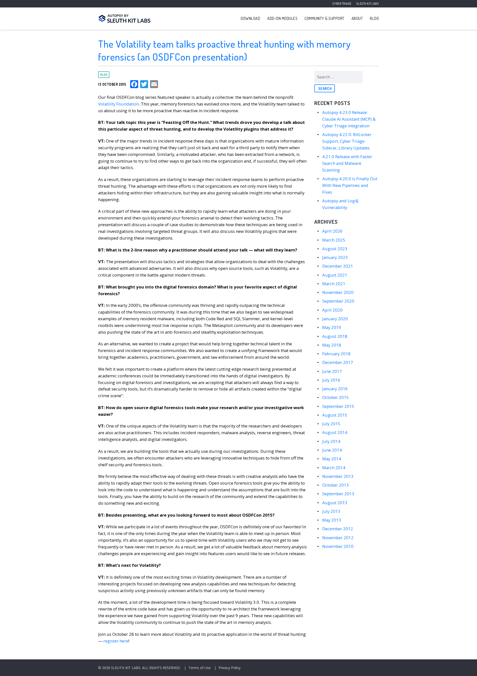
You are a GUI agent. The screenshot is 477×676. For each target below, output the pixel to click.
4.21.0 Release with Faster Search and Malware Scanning (347, 163)
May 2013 (331, 520)
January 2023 (335, 257)
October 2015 (335, 397)
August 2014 (334, 432)
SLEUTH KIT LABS (125, 667)
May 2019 (331, 327)
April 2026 (332, 231)
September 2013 (338, 494)
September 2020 (338, 301)
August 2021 (334, 275)
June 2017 (332, 371)
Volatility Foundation (118, 104)
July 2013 (331, 511)
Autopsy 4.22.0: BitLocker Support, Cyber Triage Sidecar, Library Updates (346, 141)
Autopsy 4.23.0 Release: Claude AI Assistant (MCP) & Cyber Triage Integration (349, 119)
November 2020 (338, 292)
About (357, 18)
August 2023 (334, 248)
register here (115, 641)
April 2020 (332, 310)
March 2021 (333, 283)
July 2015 (331, 424)
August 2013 (334, 502)
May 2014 (331, 459)
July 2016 (331, 380)
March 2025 (333, 240)
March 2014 (333, 467)
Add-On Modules (282, 18)
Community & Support (324, 18)
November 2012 (338, 537)
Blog (374, 18)
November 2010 (338, 546)
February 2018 (336, 353)
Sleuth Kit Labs (367, 3)
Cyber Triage (342, 3)
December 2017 (337, 362)
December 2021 (337, 266)
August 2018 (334, 336)
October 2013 (335, 485)
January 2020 (335, 318)
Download (250, 18)
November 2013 (338, 476)
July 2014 (331, 441)
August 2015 (334, 415)
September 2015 (338, 406)
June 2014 (332, 450)
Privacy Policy (229, 667)
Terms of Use (200, 667)
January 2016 (335, 388)
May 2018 (331, 345)
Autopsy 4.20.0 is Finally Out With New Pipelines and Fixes (349, 185)
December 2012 (337, 529)
